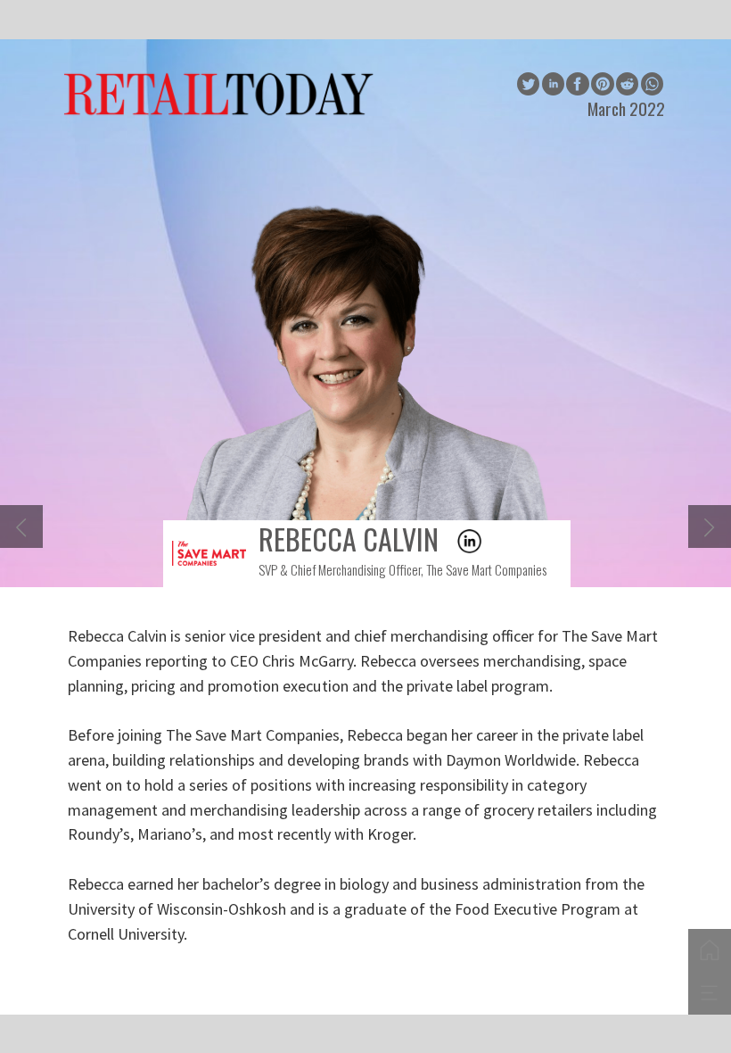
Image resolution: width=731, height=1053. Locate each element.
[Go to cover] (709, 950)
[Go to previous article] (21, 526)
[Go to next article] (709, 526)
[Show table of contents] (709, 993)
